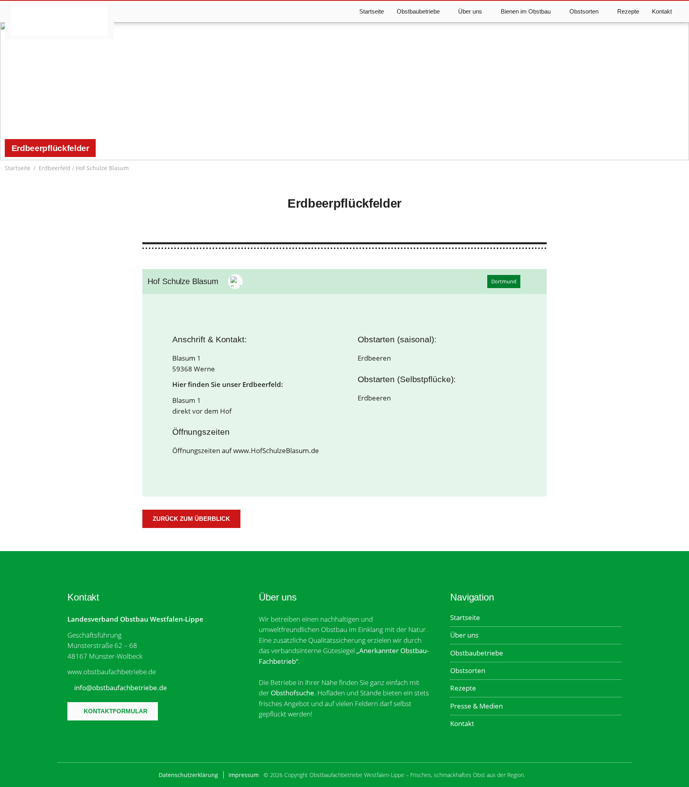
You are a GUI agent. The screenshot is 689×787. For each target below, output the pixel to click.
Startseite (371, 11)
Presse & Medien (476, 705)
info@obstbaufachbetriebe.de (120, 687)
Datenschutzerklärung (188, 775)
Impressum (243, 775)
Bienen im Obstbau (526, 11)
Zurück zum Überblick (191, 518)
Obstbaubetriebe (476, 652)
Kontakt (662, 11)
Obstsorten (467, 670)
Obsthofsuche (292, 692)
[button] (680, 168)
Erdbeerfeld (55, 168)
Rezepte (628, 11)
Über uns (464, 635)
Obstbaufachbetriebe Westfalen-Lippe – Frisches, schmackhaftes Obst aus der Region (59, 20)
